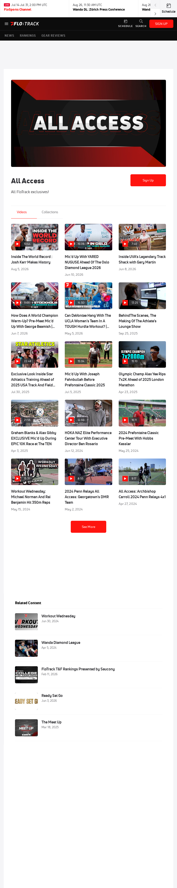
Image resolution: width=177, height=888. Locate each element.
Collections (50, 212)
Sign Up (148, 180)
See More (88, 527)
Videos (22, 212)
